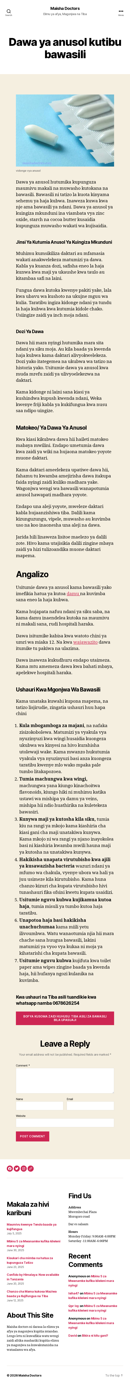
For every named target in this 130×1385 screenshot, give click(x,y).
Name (19, 1099)
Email (70, 1099)
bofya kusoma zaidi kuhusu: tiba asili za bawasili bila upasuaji (65, 1018)
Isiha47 (73, 1293)
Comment (23, 1065)
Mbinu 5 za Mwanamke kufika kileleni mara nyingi (91, 1280)
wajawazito (85, 642)
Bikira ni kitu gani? (95, 1335)
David (72, 1335)
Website (21, 1116)
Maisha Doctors (65, 8)
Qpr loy (73, 1306)
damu (73, 594)
